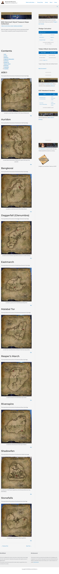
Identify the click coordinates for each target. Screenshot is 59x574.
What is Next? (51, 117)
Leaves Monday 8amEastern (53, 98)
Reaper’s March (7, 64)
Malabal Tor (6, 62)
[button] (34, 2)
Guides (11, 26)
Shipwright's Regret (42, 39)
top (31, 115)
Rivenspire (6, 65)
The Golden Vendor (49, 84)
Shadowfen (6, 67)
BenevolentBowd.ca (10, 1)
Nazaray (52, 39)
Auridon (5, 56)
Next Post (29, 546)
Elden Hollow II (41, 37)
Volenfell (40, 34)
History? (53, 85)
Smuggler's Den (45, 60)
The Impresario (42, 148)
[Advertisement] (16, 41)
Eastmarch (6, 60)
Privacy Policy (40, 2)
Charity (46, 2)
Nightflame (52, 37)
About (51, 2)
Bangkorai (6, 57)
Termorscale (52, 34)
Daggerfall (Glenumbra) (9, 59)
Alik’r (5, 54)
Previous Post (4, 546)
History (40, 119)
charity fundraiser (36, 562)
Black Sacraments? (42, 68)
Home (55, 2)
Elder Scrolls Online (30, 2)
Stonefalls (6, 68)
